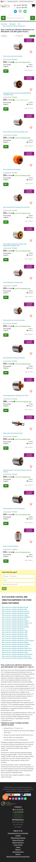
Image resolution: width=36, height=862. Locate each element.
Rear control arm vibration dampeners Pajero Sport (17, 650)
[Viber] (20, 11)
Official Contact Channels (26, 1)
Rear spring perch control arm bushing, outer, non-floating (17, 471)
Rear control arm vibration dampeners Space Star (16, 656)
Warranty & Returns (18, 842)
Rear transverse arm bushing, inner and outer (16, 207)
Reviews (18, 854)
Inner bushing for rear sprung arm (13, 282)
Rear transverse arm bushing (11, 169)
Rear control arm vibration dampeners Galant (15, 625)
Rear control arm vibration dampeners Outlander (16, 644)
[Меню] (3, 18)
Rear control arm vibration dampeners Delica (15, 615)
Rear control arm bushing (10, 546)
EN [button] (3, 1)
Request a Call (18, 814)
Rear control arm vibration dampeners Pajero (15, 646)
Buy (6, 71)
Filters (33, 36)
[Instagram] (16, 798)
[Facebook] (13, 798)
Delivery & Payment (13, 1)
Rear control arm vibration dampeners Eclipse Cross (17, 623)
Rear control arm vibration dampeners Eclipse (15, 621)
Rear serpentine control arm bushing (14, 320)
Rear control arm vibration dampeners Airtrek (15, 607)
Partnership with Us (18, 852)
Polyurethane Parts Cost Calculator (18, 833)
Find (4, 588)
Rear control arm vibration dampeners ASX (14, 609)
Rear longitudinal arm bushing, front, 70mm (16, 395)
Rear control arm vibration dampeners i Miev (15, 631)
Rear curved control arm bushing (12, 56)
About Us (18, 849)
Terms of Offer (18, 845)
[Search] (32, 18)
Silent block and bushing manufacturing (18, 856)
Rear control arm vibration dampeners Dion (14, 619)
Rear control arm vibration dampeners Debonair (16, 613)
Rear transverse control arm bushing (14, 358)
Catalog (18, 847)
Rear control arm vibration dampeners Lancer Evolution (18, 640)
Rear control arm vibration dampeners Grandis (15, 627)
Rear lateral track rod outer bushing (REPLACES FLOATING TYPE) (17, 93)
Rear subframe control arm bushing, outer (15, 132)
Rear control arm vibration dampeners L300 (14, 634)
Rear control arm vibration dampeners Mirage (15, 642)
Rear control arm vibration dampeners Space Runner (17, 654)
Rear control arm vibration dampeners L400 (14, 636)
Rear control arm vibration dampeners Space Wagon (17, 658)
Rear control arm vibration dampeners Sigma (15, 652)
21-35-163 (21, 5)
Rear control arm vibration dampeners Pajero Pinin (16, 648)
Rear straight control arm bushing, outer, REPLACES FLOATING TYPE (15, 244)
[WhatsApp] (25, 11)
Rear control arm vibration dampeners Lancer (15, 638)
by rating (3, 36)
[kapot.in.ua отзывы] (8, 804)
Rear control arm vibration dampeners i (13, 629)
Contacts (18, 835)
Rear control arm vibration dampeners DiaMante (16, 617)
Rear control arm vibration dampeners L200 (14, 632)
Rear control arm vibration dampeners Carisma (15, 611)
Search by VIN (18, 817)
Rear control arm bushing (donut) (13, 433)
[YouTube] (10, 798)
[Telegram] (15, 11)
